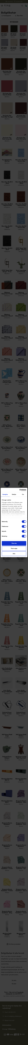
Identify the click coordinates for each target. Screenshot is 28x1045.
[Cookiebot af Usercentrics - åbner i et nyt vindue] (19, 490)
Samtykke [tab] (5, 494)
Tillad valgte (14, 548)
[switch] (24, 526)
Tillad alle (14, 543)
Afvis (14, 553)
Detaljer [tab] (14, 494)
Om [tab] (23, 494)
